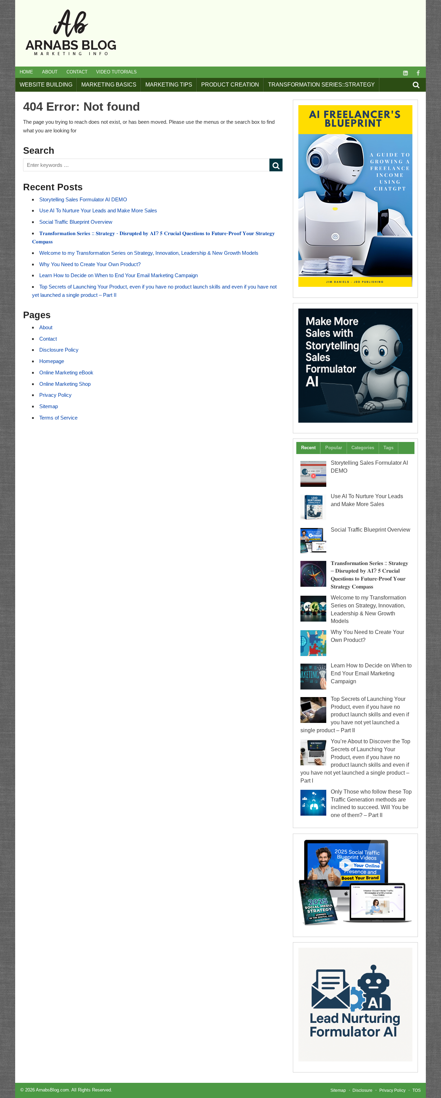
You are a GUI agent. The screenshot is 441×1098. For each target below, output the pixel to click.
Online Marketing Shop (65, 384)
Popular (333, 447)
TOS (416, 1090)
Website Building (46, 85)
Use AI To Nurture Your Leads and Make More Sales (98, 210)
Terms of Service (58, 418)
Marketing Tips (168, 85)
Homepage (51, 361)
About (50, 71)
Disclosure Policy (59, 350)
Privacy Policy (55, 395)
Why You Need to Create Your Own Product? (90, 264)
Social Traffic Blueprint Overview (75, 222)
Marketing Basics (108, 85)
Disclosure (362, 1090)
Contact (77, 71)
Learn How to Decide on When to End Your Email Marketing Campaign (118, 275)
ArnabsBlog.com (52, 1089)
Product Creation (230, 85)
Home (26, 71)
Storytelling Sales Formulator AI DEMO (83, 199)
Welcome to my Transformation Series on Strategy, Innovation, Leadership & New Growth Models (148, 253)
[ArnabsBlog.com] (70, 58)
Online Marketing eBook (66, 372)
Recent (308, 447)
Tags (388, 447)
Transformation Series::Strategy (321, 85)
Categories (362, 447)
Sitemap (48, 406)
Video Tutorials (116, 71)
